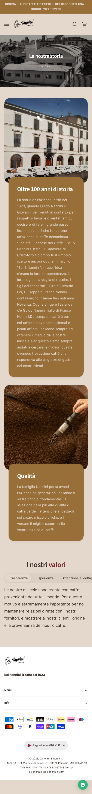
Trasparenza (18, 578)
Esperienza (45, 578)
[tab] (18, 578)
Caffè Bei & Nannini (51, 758)
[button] (7, 24)
